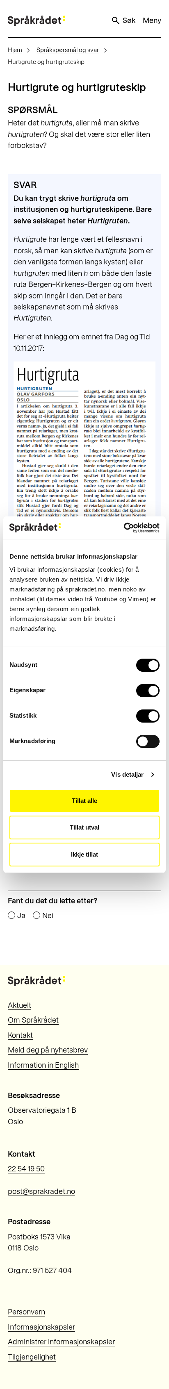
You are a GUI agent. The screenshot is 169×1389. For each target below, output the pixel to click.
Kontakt (20, 1035)
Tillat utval (84, 827)
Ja (21, 916)
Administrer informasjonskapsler (61, 1341)
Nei (47, 916)
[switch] (148, 690)
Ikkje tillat (84, 854)
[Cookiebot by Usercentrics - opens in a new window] (124, 528)
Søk (129, 20)
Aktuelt (19, 1005)
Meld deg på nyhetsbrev (48, 1050)
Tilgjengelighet (32, 1357)
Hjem (15, 50)
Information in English (43, 1065)
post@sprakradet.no (41, 1191)
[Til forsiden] (36, 21)
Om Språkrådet (33, 1020)
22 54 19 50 (26, 1168)
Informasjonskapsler (41, 1327)
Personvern (26, 1311)
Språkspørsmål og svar (68, 50)
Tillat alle (84, 800)
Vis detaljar (127, 774)
